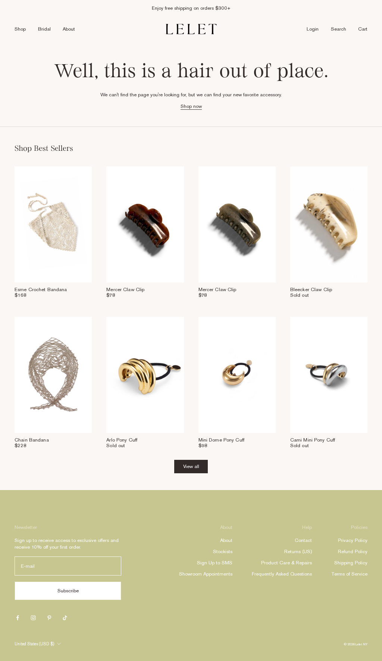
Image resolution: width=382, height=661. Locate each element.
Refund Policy (352, 551)
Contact (303, 540)
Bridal (44, 29)
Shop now (191, 106)
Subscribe (68, 590)
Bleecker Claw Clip (311, 289)
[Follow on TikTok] (65, 618)
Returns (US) (298, 551)
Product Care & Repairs (286, 562)
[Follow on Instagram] (33, 618)
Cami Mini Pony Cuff (312, 440)
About (69, 29)
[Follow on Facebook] (18, 618)
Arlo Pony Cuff (121, 440)
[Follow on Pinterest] (49, 618)
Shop (20, 29)
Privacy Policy (352, 540)
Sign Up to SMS (214, 562)
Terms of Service (349, 574)
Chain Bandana (32, 440)
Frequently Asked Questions (282, 574)
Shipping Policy (350, 562)
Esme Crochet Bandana (41, 289)
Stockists (222, 551)
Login (313, 29)
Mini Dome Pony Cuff (221, 440)
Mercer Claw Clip (125, 289)
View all (191, 466)
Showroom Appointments (205, 574)
